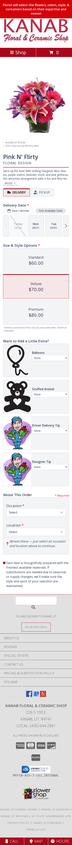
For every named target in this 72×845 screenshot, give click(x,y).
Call (13, 841)
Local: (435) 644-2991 (36, 725)
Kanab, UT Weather (15, 816)
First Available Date (51, 210)
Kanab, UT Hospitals (56, 809)
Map (37, 841)
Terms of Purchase (47, 823)
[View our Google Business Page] (36, 696)
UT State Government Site (51, 816)
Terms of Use (36, 829)
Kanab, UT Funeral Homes (19, 809)
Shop (20, 52)
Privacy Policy (19, 823)
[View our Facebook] (29, 696)
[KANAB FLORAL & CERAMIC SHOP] (36, 42)
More (8, 183)
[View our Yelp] (43, 696)
